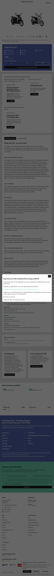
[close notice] (49, 276)
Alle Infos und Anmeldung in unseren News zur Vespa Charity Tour (20, 289)
